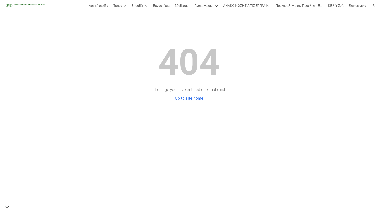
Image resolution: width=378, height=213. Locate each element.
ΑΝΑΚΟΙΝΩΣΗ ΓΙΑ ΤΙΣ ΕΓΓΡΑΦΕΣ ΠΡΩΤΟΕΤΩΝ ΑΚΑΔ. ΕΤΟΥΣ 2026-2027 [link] (247, 5)
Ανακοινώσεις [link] (204, 5)
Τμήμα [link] (117, 5)
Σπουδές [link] (138, 5)
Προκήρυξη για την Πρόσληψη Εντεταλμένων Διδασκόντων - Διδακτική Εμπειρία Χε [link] (299, 5)
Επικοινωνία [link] (357, 5)
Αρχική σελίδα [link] (98, 5)
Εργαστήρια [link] (161, 5)
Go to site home (189, 98)
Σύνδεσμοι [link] (182, 5)
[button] (373, 5)
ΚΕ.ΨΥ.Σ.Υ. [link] (336, 5)
